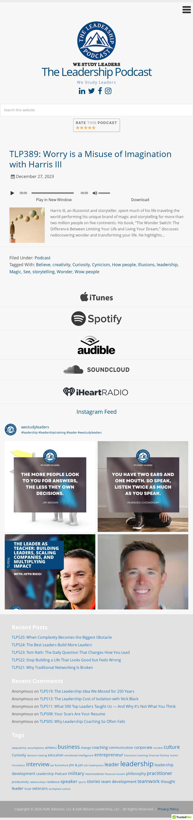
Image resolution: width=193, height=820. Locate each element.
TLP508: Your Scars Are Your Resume (72, 713)
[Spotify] (96, 319)
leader (112, 764)
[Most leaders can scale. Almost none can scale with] (50, 579)
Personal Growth (115, 774)
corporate (143, 747)
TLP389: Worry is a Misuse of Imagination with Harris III (90, 159)
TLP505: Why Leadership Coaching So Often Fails (82, 721)
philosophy (136, 773)
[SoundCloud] (96, 369)
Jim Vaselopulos (94, 765)
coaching (100, 747)
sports (82, 782)
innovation (18, 765)
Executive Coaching (136, 755)
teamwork (148, 781)
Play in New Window (54, 199)
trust (27, 789)
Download (140, 199)
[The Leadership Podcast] (96, 63)
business (69, 746)
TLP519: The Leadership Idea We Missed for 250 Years (87, 691)
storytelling (43, 271)
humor (174, 755)
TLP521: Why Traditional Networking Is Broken (52, 667)
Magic (15, 271)
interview (37, 764)
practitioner (159, 773)
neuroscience (94, 774)
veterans (40, 788)
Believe (43, 264)
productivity (20, 782)
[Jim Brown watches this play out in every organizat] (50, 486)
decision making (37, 755)
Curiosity (81, 264)
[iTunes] (96, 296)
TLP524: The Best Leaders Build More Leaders (52, 644)
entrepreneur (108, 755)
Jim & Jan (76, 765)
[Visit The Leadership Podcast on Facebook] (100, 92)
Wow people (87, 271)
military (76, 773)
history (164, 755)
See (26, 271)
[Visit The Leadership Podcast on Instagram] (108, 92)
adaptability (19, 748)
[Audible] (96, 345)
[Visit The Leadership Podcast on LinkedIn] (82, 92)
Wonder (64, 271)
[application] (96, 192)
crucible (158, 748)
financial (154, 755)
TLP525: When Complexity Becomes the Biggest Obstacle (62, 637)
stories (93, 781)
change (86, 747)
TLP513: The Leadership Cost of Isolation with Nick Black (89, 698)
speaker (68, 781)
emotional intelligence (78, 755)
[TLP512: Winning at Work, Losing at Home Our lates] (143, 579)
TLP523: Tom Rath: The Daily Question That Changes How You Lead (71, 652)
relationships (38, 782)
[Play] (13, 193)
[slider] (105, 193)
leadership (167, 264)
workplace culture (59, 789)
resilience (53, 782)
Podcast (42, 258)
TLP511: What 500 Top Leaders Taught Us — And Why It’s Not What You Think (108, 706)
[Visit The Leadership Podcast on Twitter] (91, 92)
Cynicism (101, 264)
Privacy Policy (168, 809)
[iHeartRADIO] (96, 391)
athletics (51, 748)
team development (119, 781)
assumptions (35, 748)
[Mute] (94, 193)
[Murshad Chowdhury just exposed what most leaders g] (143, 486)
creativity (61, 264)
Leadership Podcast (51, 773)
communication (121, 747)
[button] (96, 9)
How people (124, 264)
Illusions (146, 264)
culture (172, 747)
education (56, 755)
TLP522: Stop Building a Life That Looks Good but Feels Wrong (66, 660)
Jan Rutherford (59, 765)
